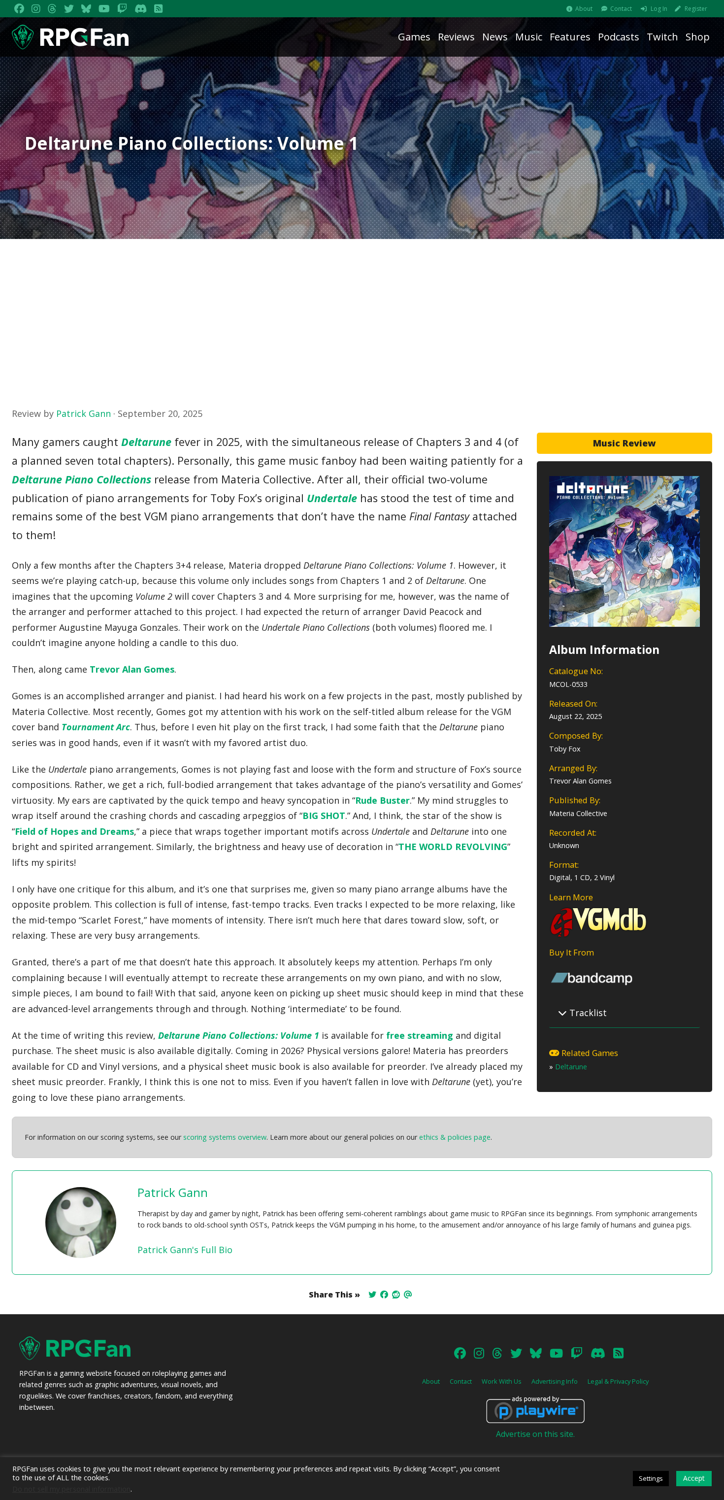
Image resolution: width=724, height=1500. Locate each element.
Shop (698, 36)
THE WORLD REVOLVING (452, 846)
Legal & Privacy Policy (618, 1381)
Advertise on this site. (535, 1434)
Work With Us (502, 1381)
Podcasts (618, 36)
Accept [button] (694, 1478)
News (495, 36)
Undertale (332, 498)
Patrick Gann (83, 413)
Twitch (662, 36)
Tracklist (587, 1013)
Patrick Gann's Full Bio (184, 1250)
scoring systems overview (224, 1137)
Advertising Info (554, 1381)
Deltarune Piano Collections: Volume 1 (238, 1035)
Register (696, 8)
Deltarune (571, 1066)
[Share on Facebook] (384, 1294)
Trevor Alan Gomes (132, 669)
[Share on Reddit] (396, 1294)
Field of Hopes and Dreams (74, 831)
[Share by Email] (408, 1294)
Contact (621, 8)
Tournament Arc (96, 727)
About (583, 8)
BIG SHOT (323, 815)
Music (528, 36)
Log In (659, 8)
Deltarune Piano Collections (81, 479)
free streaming (419, 1035)
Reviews (456, 36)
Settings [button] (651, 1478)
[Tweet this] (372, 1294)
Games (414, 36)
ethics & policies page (455, 1137)
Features (570, 36)
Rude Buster (382, 800)
